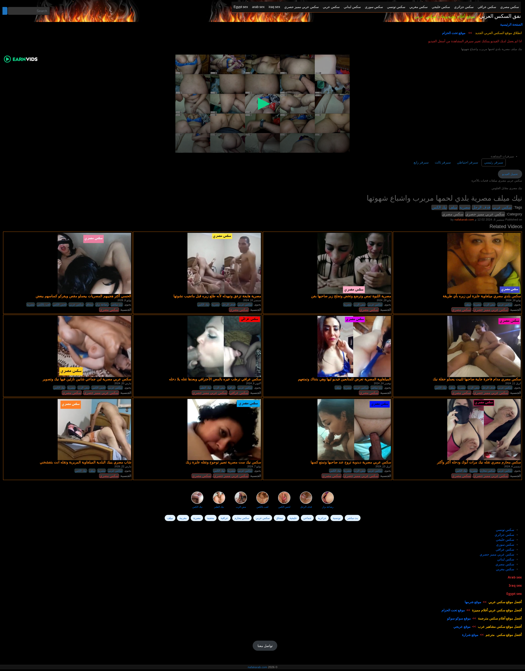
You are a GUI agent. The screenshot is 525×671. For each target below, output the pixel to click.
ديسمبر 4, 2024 (512, 466)
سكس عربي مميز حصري (485, 214)
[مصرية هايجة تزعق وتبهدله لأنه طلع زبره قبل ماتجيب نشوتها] (224, 263)
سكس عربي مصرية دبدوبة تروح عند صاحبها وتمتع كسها (351, 462)
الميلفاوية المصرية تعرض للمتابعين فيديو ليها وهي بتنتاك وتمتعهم (344, 379)
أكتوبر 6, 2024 (253, 383)
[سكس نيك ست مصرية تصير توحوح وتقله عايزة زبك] (224, 429)
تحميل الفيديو (510, 174)
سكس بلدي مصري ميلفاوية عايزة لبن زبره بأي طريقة (482, 296)
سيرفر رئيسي (493, 162)
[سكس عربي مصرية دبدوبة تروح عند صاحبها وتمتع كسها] (354, 429)
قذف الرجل (481, 207)
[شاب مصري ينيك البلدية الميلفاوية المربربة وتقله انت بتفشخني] (94, 429)
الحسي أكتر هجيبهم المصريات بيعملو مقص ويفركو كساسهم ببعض (83, 296)
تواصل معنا (265, 646)
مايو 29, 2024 (384, 300)
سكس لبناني (505, 559)
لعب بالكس (43, 304)
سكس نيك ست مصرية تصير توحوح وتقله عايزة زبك (223, 462)
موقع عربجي (462, 626)
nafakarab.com (257, 667)
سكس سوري (505, 544)
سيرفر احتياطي (467, 162)
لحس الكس (59, 304)
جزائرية (322, 518)
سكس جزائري (504, 534)
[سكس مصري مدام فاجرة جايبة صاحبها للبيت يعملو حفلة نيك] (484, 346)
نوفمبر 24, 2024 (382, 383)
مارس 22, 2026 (122, 466)
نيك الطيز (205, 387)
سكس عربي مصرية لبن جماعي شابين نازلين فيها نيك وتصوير (87, 379)
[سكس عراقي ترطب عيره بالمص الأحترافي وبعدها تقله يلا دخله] (224, 346)
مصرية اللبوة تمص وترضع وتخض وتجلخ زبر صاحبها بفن (351, 296)
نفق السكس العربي (500, 16)
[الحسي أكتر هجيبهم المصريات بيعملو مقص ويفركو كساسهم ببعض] (94, 263)
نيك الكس (439, 207)
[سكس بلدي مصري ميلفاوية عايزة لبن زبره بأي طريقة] (484, 263)
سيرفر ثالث (443, 162)
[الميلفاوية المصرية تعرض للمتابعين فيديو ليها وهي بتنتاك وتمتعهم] (354, 346)
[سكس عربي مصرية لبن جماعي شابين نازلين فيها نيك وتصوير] (94, 346)
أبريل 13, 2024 (383, 466)
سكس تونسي (505, 529)
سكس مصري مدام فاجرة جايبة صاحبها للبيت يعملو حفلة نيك (477, 379)
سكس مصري (452, 214)
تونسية (337, 518)
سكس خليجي (505, 539)
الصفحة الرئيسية (511, 24)
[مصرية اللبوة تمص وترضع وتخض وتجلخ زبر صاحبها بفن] (354, 263)
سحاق (89, 304)
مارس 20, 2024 (122, 383)
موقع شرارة (470, 634)
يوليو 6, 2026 (124, 300)
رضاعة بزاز (102, 304)
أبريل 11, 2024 (513, 383)
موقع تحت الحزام (454, 33)
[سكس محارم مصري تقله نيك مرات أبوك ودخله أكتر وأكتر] (484, 429)
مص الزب (359, 304)
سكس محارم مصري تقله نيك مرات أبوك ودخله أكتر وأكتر (479, 462)
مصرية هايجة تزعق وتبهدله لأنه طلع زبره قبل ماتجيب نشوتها (217, 296)
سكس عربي (502, 207)
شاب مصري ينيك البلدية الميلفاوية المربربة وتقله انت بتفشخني (85, 462)
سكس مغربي (505, 569)
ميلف (453, 207)
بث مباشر (116, 304)
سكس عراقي (239, 392)
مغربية (183, 518)
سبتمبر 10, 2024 (252, 300)
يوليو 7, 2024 (254, 466)
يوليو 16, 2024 (513, 300)
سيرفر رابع (421, 162)
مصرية (465, 207)
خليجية (293, 518)
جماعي (307, 518)
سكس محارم (487, 470)
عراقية (231, 387)
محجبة (210, 518)
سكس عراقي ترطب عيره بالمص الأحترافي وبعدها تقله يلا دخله (215, 379)
